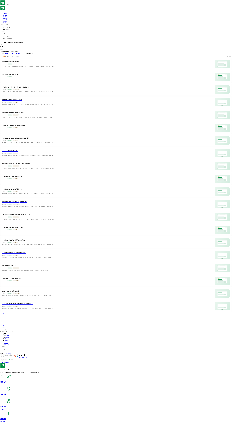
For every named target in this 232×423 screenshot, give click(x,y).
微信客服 (6, 362)
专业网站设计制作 (9, 349)
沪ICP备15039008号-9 (27, 357)
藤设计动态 (6, 344)
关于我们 (5, 21)
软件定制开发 (7, 338)
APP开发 (12, 53)
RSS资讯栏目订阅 (9, 56)
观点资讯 (5, 16)
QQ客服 (2, 362)
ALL (6, 334)
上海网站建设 (8, 353)
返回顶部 (10, 362)
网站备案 (6, 343)
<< (3, 313)
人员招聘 (5, 19)
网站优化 (7, 337)
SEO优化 (22, 53)
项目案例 (5, 15)
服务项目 (5, 13)
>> (3, 327)
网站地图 (21, 357)
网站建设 (7, 53)
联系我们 (5, 22)
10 (3, 325)
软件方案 (5, 18)
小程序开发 (17, 53)
